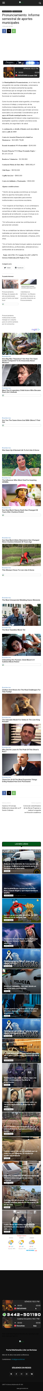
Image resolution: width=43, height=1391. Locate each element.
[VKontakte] (32, 1374)
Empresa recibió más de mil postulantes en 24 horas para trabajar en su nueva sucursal (21, 1178)
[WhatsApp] (14, 31)
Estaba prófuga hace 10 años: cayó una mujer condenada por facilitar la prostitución (20, 1080)
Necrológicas (7, 966)
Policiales (7, 871)
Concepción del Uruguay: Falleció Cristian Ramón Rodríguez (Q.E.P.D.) (21, 1032)
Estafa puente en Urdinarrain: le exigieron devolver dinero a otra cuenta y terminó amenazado (21, 1011)
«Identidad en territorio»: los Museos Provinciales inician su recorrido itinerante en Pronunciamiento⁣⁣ (27, 296)
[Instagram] (27, 1374)
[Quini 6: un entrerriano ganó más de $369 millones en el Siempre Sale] (21, 910)
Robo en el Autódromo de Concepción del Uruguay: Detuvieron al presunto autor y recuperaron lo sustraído (21, 866)
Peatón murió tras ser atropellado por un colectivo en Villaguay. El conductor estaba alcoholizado (20, 1153)
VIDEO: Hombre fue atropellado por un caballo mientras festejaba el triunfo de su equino (21, 1129)
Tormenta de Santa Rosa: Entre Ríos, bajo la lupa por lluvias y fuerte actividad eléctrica (21, 941)
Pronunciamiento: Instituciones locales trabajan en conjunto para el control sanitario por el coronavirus (10, 320)
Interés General (8, 895)
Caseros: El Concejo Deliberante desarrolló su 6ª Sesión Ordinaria (11, 808)
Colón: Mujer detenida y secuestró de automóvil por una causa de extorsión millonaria (19, 1226)
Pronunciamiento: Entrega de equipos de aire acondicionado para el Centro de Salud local (10, 296)
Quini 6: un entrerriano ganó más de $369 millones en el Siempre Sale (21, 916)
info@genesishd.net (18, 1359)
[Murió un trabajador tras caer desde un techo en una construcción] (21, 981)
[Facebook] (4, 31)
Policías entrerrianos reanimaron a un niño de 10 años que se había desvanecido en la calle (21, 1055)
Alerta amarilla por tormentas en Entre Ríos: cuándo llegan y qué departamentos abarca (21, 890)
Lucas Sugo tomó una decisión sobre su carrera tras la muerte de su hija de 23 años (20, 1104)
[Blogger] (11, 1374)
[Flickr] (21, 1374)
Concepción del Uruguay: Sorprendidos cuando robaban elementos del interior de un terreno (21, 1202)
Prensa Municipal (7, 11)
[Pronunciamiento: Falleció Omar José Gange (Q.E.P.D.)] (21, 959)
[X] (9, 31)
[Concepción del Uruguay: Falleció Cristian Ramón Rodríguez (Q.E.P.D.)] (21, 1029)
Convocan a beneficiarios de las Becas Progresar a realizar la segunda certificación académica (32, 809)
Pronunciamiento (17, 11)
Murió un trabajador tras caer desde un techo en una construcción (20, 987)
